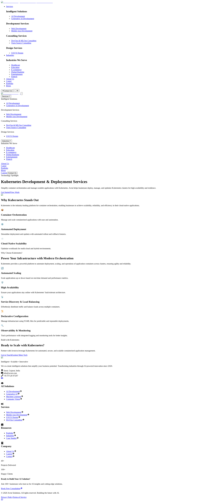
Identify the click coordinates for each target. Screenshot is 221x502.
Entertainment (17, 74)
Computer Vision (13, 399)
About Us (10, 79)
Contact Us (12, 173)
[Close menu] (22, 93)
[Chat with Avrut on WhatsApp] (2, 500)
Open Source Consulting (21, 43)
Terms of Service (19, 497)
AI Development (18, 16)
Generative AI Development (22, 18)
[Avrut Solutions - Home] (27, 2)
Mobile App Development (21, 31)
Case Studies (11, 438)
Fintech (14, 76)
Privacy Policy (7, 497)
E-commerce (16, 70)
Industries (10, 55)
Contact (9, 456)
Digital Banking (17, 72)
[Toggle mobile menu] (16, 90)
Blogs (8, 86)
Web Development (18, 28)
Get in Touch (6, 355)
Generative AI (12, 394)
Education (15, 67)
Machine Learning (13, 396)
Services (9, 6)
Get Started (5, 192)
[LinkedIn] (2, 378)
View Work (14, 192)
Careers (4, 173)
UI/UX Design (17, 53)
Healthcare (15, 65)
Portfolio (9, 83)
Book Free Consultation (10, 488)
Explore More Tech (19, 355)
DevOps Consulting (14, 420)
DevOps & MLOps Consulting (23, 41)
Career (9, 81)
